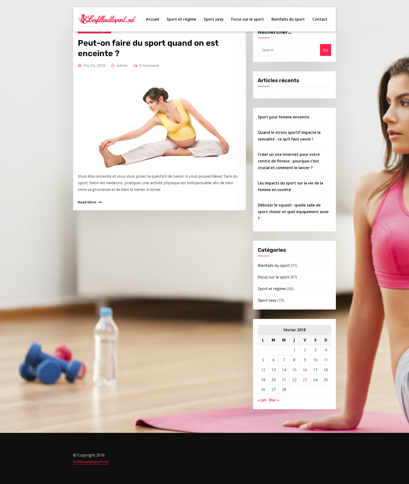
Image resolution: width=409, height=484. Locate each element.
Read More (87, 202)
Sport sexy (214, 19)
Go (325, 50)
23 (305, 379)
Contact (319, 19)
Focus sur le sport (247, 19)
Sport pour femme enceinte (283, 117)
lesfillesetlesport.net (91, 461)
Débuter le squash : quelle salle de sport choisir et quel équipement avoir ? (293, 211)
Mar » (274, 400)
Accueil (152, 19)
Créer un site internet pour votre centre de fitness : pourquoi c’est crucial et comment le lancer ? (289, 161)
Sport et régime (181, 19)
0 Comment (149, 65)
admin (122, 65)
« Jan (262, 400)
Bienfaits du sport (288, 19)
